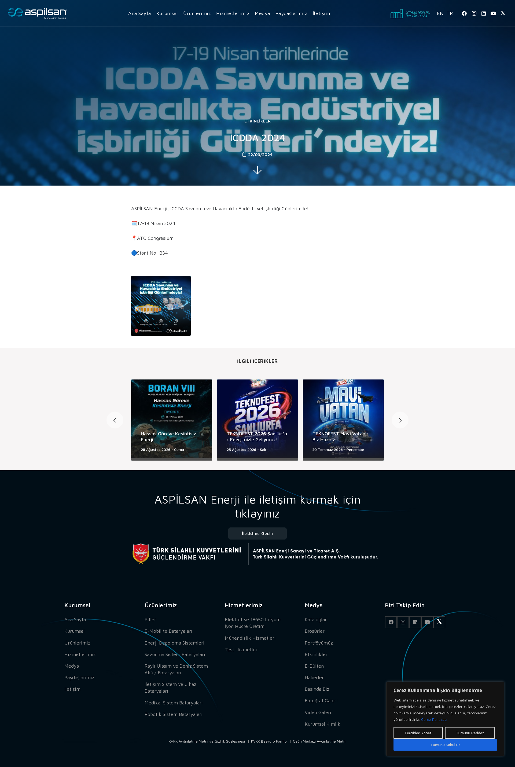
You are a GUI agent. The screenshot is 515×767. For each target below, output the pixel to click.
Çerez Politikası (434, 719)
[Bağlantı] (37, 14)
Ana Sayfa (75, 619)
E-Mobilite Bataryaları (168, 631)
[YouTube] (493, 13)
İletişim (72, 689)
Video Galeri (318, 712)
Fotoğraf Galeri (321, 700)
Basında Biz (317, 689)
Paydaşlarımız (79, 677)
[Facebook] (464, 13)
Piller (150, 619)
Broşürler (315, 631)
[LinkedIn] (483, 13)
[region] (445, 719)
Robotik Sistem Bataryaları (174, 714)
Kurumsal (74, 631)
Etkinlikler (257, 120)
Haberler (314, 677)
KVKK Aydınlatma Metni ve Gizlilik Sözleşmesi (207, 741)
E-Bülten (314, 666)
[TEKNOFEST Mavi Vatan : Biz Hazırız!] (343, 420)
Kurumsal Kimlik (322, 724)
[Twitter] (503, 13)
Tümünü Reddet (470, 732)
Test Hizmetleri (242, 649)
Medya (71, 666)
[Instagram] (474, 13)
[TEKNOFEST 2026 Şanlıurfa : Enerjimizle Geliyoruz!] (257, 420)
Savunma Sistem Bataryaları (175, 654)
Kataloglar (316, 619)
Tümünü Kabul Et (445, 744)
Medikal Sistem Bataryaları (174, 703)
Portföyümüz (319, 643)
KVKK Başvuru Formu (269, 741)
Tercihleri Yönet (418, 732)
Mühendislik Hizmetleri (250, 638)
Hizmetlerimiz (80, 654)
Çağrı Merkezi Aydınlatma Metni (319, 741)
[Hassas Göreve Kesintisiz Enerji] (171, 420)
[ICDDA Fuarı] (161, 306)
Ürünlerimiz (77, 643)
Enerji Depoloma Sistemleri (174, 643)
